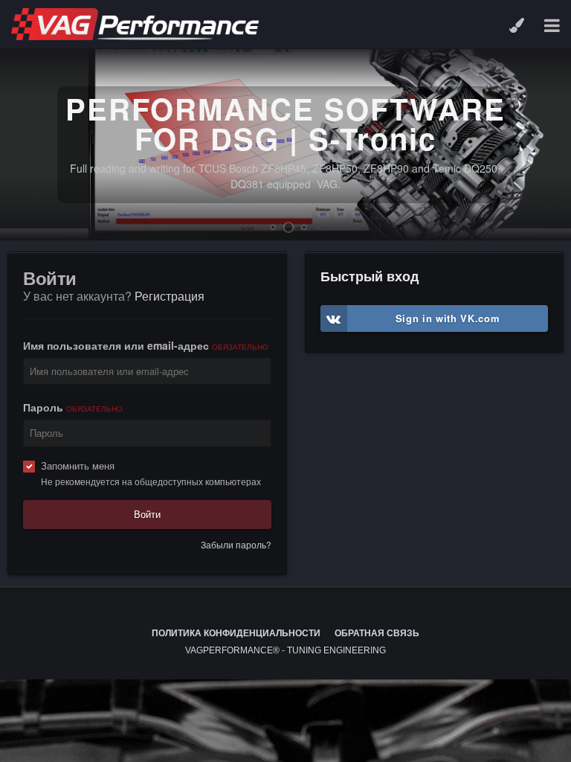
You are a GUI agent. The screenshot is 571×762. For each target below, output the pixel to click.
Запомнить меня (77, 465)
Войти (147, 514)
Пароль (73, 407)
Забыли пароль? (236, 544)
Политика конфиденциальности (236, 633)
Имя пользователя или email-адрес (145, 345)
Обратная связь (377, 633)
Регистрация (169, 295)
